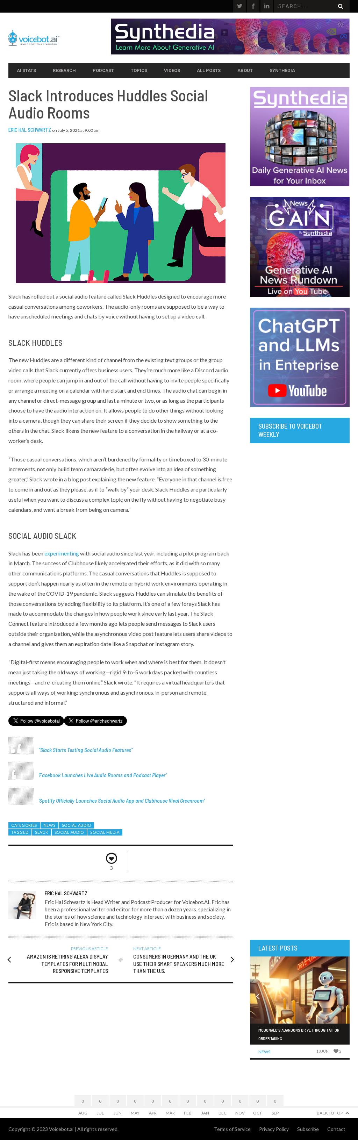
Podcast (103, 70)
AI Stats (26, 70)
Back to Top (330, 1113)
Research (64, 70)
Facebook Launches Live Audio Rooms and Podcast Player (102, 775)
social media (104, 832)
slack (41, 832)
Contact (336, 1129)
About (245, 70)
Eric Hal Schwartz (29, 130)
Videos (172, 70)
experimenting (61, 553)
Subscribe (308, 1129)
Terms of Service (232, 1129)
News (50, 825)
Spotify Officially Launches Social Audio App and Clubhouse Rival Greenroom (121, 800)
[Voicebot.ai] (59, 37)
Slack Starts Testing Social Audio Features (85, 749)
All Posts (209, 70)
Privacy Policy (274, 1129)
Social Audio (76, 825)
